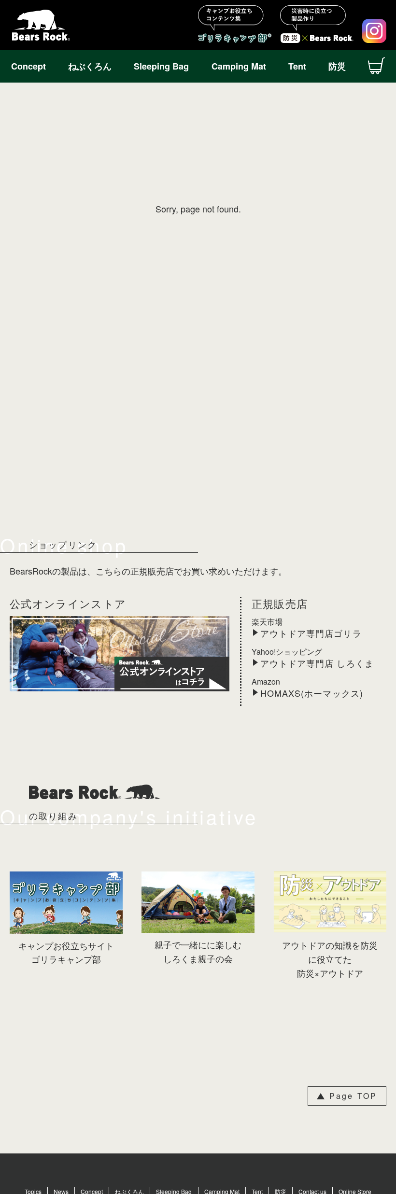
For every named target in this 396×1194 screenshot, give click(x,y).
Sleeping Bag (161, 66)
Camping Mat (239, 66)
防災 (337, 66)
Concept (28, 66)
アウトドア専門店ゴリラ (311, 633)
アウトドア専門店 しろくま (317, 663)
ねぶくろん (90, 66)
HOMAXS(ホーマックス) (311, 693)
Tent (297, 66)
